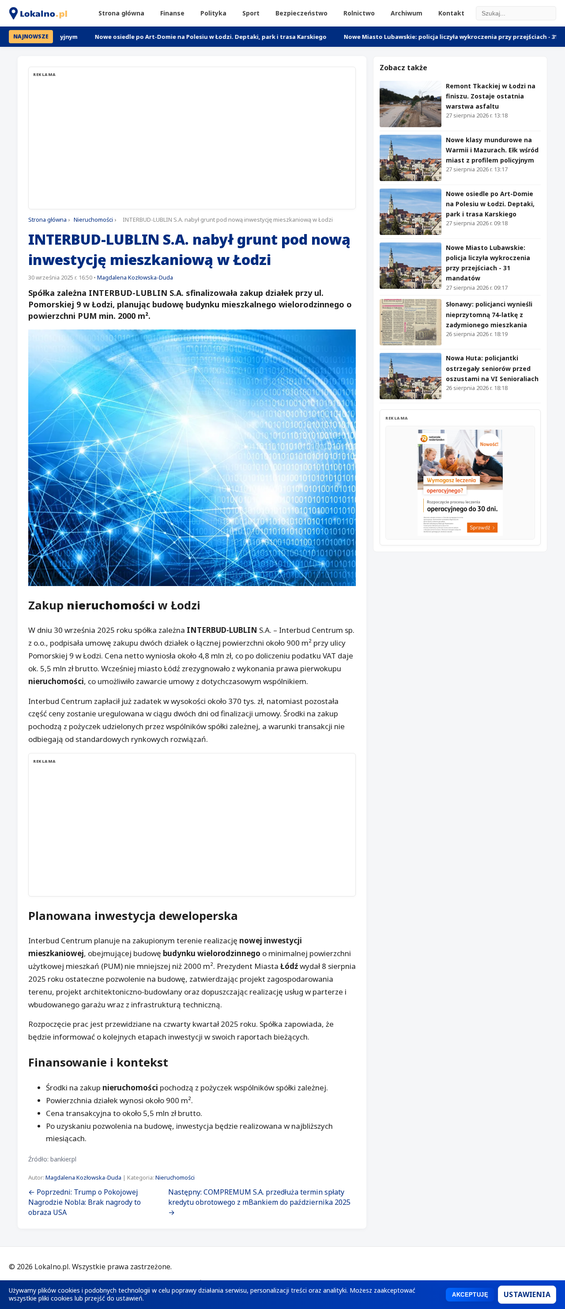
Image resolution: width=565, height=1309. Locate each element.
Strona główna (121, 13)
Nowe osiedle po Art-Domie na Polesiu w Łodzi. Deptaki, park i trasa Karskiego (168, 37)
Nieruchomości (93, 219)
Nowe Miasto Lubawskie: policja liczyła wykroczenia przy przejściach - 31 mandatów (425, 37)
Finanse (172, 13)
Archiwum (406, 13)
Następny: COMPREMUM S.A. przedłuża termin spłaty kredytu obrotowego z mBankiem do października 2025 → (259, 1202)
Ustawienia (527, 1294)
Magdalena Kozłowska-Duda (135, 277)
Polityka (213, 13)
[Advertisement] (192, 142)
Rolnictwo (359, 13)
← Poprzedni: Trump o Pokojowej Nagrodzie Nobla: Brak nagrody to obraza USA (84, 1202)
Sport (251, 13)
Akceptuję (470, 1294)
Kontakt (451, 13)
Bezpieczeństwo (301, 13)
